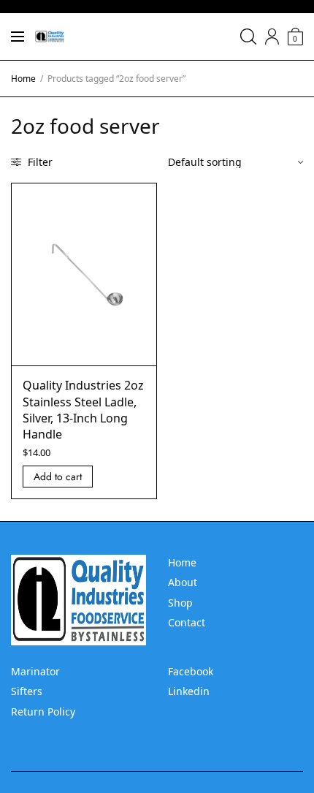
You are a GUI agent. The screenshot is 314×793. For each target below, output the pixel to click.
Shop (180, 603)
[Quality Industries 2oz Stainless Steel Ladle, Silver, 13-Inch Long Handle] (84, 274)
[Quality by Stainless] (49, 36)
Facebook (190, 671)
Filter (39, 162)
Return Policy (43, 711)
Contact (186, 622)
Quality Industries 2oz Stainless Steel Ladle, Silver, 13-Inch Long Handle (83, 409)
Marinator (35, 671)
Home (23, 78)
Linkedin (189, 691)
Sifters (26, 691)
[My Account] (272, 36)
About (182, 582)
